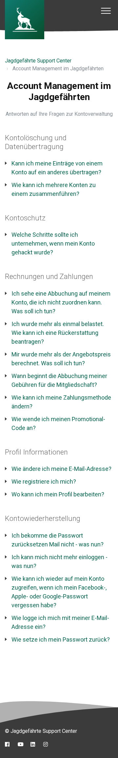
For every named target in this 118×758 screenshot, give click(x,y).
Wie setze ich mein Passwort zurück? (60, 639)
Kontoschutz (25, 218)
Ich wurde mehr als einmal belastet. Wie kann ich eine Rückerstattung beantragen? (57, 332)
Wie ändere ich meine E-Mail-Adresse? (61, 468)
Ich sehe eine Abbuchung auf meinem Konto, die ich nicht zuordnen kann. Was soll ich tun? (60, 302)
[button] (105, 10)
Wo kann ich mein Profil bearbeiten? (57, 494)
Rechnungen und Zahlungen (49, 276)
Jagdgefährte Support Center (38, 61)
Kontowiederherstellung (42, 518)
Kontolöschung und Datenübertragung (36, 142)
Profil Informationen (36, 452)
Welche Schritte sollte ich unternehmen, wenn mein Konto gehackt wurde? (53, 243)
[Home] (24, 19)
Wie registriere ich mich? (43, 481)
